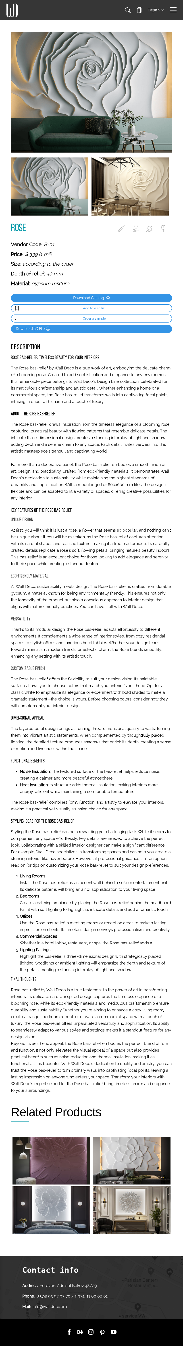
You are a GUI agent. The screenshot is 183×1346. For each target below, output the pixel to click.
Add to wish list (94, 308)
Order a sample (94, 318)
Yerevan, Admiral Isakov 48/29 (68, 1285)
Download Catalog (88, 298)
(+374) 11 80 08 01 (91, 1296)
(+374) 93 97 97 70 (54, 1296)
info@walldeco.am (50, 1306)
